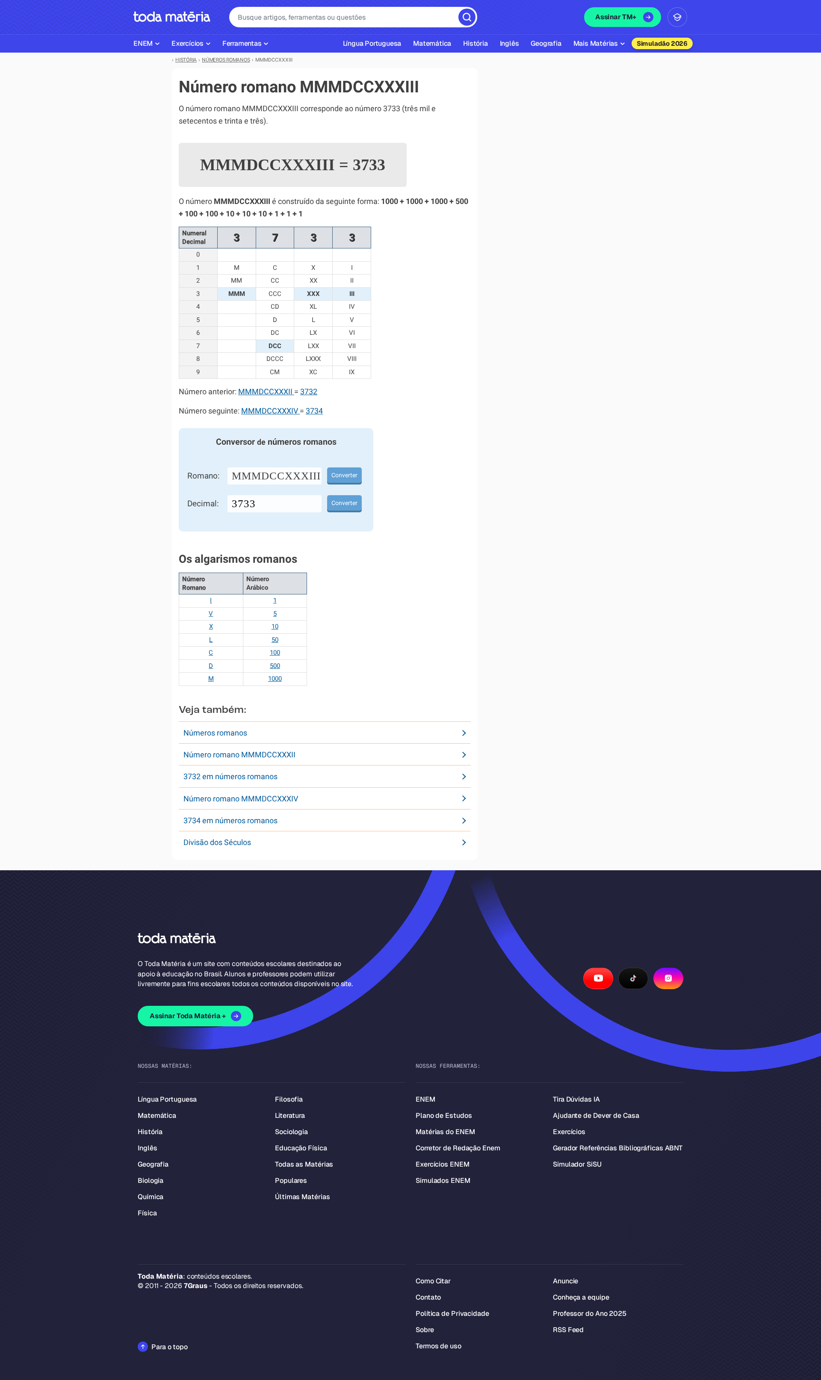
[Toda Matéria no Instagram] (668, 978)
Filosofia (289, 1099)
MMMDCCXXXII (266, 391)
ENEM (425, 1099)
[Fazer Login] (677, 17)
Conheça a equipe (581, 1297)
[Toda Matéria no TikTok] (633, 978)
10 (275, 626)
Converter (344, 475)
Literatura (290, 1115)
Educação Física (301, 1148)
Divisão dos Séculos (217, 842)
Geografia (153, 1164)
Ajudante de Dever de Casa (596, 1115)
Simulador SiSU (577, 1164)
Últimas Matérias (302, 1196)
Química (150, 1196)
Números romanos (215, 732)
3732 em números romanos (230, 776)
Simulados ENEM (443, 1180)
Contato (428, 1297)
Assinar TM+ (615, 16)
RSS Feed (568, 1329)
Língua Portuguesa (167, 1099)
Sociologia (291, 1131)
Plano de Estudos (444, 1115)
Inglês (147, 1148)
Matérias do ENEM (445, 1131)
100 (275, 652)
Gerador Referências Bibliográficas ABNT (617, 1148)
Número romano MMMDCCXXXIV (240, 798)
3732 (308, 391)
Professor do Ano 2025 (589, 1313)
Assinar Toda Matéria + (187, 1015)
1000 (275, 679)
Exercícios (569, 1131)
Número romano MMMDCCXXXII (239, 754)
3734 (314, 411)
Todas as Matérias (304, 1164)
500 (275, 666)
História (150, 1131)
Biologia (150, 1180)
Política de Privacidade (452, 1313)
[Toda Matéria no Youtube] (598, 978)
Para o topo (169, 1346)
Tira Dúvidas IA (576, 1099)
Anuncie (565, 1281)
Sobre (425, 1329)
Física (147, 1213)
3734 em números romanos (230, 820)
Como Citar (433, 1281)
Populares (291, 1180)
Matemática (157, 1115)
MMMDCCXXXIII (276, 476)
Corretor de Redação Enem (458, 1148)
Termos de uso (438, 1346)
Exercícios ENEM (443, 1164)
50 (275, 640)
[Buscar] (466, 17)
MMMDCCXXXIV (270, 411)
